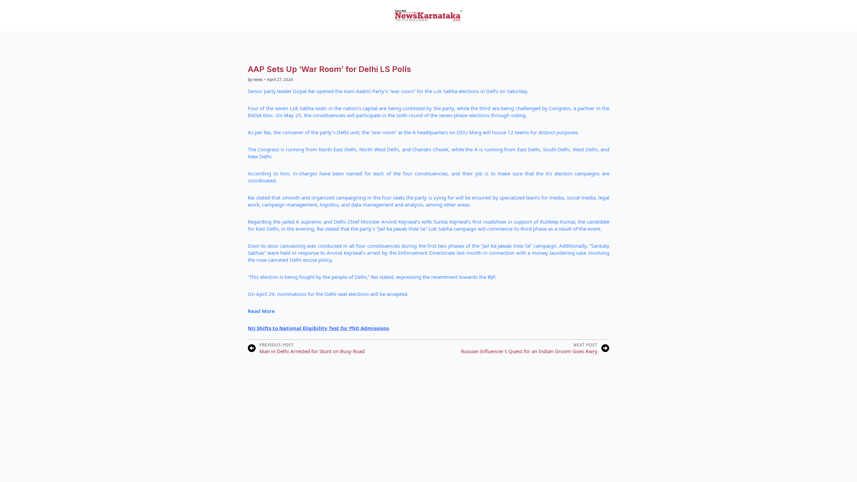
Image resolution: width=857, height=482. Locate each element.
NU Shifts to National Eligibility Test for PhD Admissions (318, 328)
